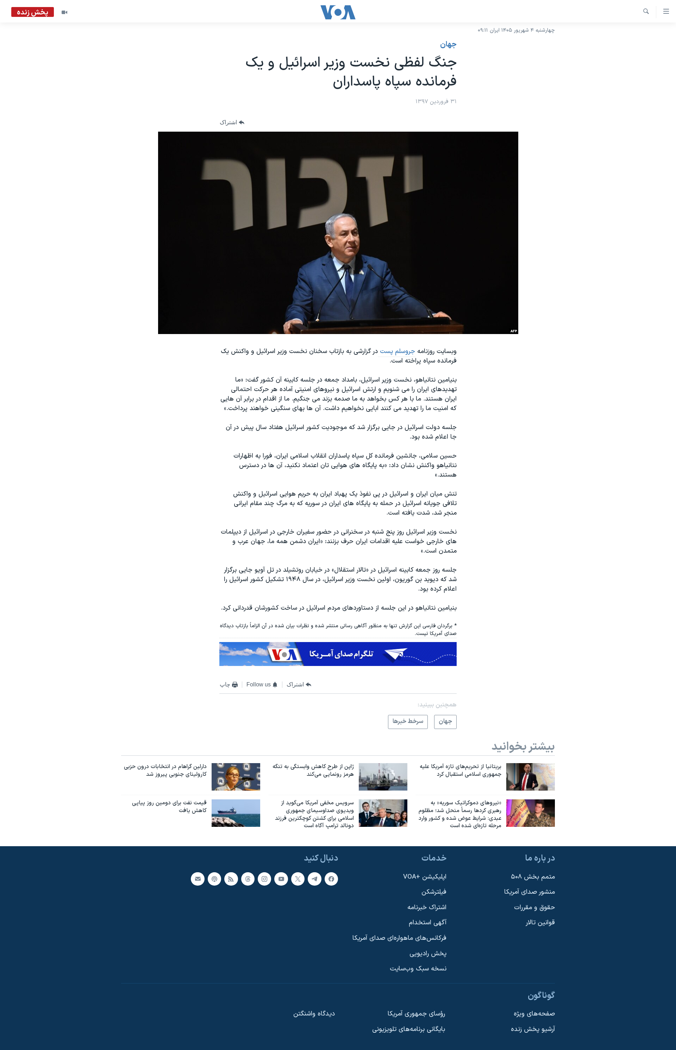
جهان (448, 44)
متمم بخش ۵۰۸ (533, 877)
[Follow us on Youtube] (281, 879)
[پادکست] (214, 879)
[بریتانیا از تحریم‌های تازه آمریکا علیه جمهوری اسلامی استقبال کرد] (530, 777)
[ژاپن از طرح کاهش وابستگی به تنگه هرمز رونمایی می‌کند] (383, 777)
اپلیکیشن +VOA (424, 877)
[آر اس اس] (231, 879)
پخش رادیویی (427, 953)
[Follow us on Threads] (248, 879)
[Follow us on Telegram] (314, 879)
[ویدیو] (64, 12)
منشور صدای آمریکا (529, 892)
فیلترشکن (433, 892)
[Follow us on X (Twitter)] (298, 879)
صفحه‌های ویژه (534, 1014)
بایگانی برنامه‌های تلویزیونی (408, 1029)
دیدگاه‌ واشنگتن (314, 1014)
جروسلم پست (396, 351)
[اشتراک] (197, 879)
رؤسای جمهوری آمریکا (416, 1014)
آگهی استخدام (427, 923)
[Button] (232, 122)
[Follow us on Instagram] (264, 879)
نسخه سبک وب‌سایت (418, 969)
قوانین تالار (540, 923)
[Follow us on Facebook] (331, 879)
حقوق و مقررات (534, 907)
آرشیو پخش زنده (533, 1029)
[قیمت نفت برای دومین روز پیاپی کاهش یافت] (236, 813)
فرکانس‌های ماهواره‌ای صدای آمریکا (399, 938)
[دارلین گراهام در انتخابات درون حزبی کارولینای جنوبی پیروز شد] (236, 777)
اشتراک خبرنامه (426, 907)
